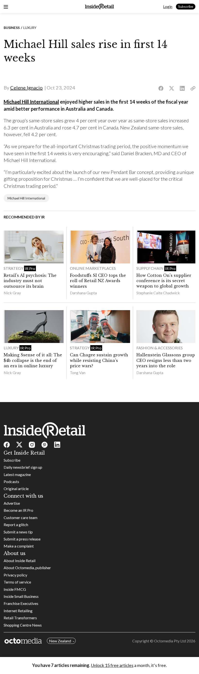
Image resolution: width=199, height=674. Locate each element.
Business (12, 28)
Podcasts (11, 481)
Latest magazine (17, 474)
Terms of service (17, 582)
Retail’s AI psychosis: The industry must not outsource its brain (30, 281)
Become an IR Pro (18, 510)
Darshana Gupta (83, 292)
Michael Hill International (31, 102)
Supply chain (150, 268)
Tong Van (77, 372)
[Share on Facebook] (160, 88)
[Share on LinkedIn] (182, 88)
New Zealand (60, 640)
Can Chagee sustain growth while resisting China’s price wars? (99, 360)
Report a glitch (16, 524)
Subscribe (185, 6)
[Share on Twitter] (171, 88)
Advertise (12, 503)
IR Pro (30, 268)
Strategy (14, 268)
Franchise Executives (21, 603)
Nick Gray (12, 292)
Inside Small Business (21, 596)
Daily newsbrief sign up (23, 467)
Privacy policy (15, 575)
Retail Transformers (20, 617)
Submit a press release (22, 539)
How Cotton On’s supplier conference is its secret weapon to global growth (163, 281)
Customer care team (20, 517)
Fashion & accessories (159, 347)
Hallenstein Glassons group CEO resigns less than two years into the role (165, 360)
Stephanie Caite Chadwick (158, 292)
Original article (16, 488)
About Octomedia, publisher (27, 567)
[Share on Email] (193, 88)
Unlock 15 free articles (112, 665)
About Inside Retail (19, 560)
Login (167, 6)
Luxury (29, 28)
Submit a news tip (18, 532)
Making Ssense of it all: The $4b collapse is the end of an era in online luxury (33, 360)
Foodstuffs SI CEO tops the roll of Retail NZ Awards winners (98, 281)
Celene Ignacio (26, 87)
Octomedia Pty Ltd (170, 640)
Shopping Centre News (23, 625)
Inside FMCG (15, 589)
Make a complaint (19, 546)
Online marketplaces (93, 268)
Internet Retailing (18, 610)
